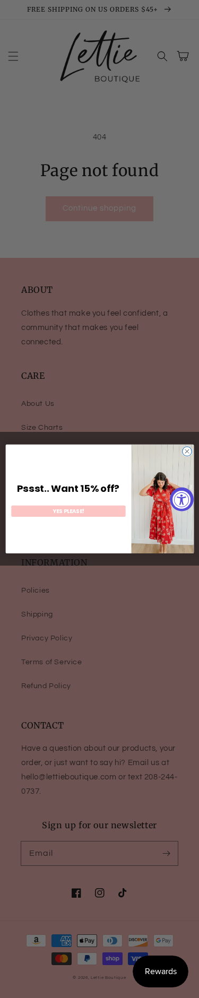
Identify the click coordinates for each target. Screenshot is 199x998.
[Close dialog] (187, 451)
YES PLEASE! (68, 511)
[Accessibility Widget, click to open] (182, 499)
